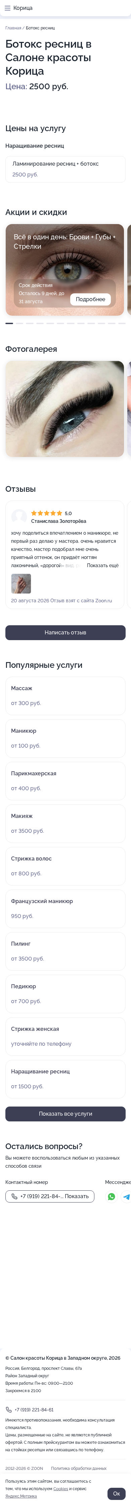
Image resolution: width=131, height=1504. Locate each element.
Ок (116, 1493)
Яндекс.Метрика (21, 1496)
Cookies (60, 1488)
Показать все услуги (65, 1114)
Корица (23, 8)
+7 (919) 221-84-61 (34, 1409)
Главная (13, 28)
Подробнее (90, 299)
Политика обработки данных (78, 1468)
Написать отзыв (65, 632)
